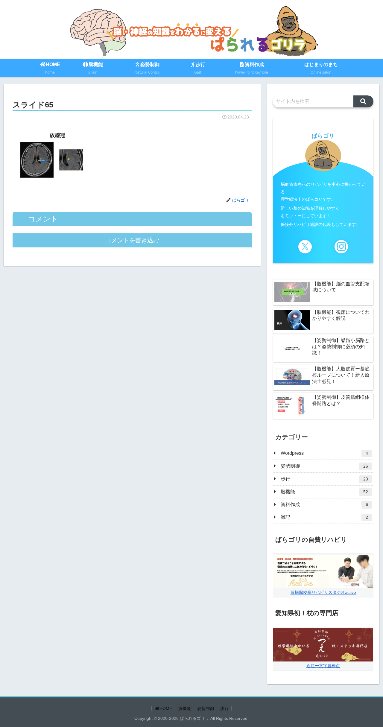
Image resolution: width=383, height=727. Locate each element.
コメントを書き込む (132, 240)
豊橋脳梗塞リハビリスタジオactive (323, 592)
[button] (363, 101)
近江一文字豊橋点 (323, 665)
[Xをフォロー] (305, 246)
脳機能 (184, 708)
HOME (165, 708)
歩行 (224, 708)
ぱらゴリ (323, 136)
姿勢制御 (205, 708)
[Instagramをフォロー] (341, 246)
